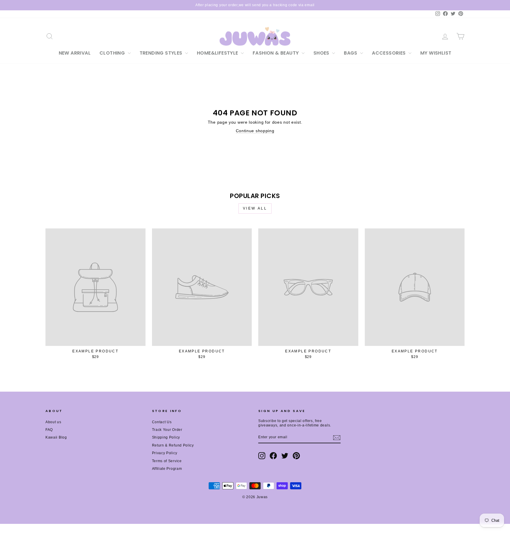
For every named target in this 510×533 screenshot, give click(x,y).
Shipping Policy (166, 437)
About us (53, 422)
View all (255, 208)
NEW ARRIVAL (75, 53)
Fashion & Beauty (276, 53)
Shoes (322, 53)
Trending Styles (162, 53)
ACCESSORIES (389, 53)
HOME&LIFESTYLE (218, 53)
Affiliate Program (167, 469)
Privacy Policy (164, 453)
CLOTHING (112, 53)
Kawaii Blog (56, 437)
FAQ (49, 430)
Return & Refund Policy (173, 445)
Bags (351, 53)
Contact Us (162, 422)
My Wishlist (435, 53)
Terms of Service (167, 461)
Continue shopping (255, 130)
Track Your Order (167, 430)
